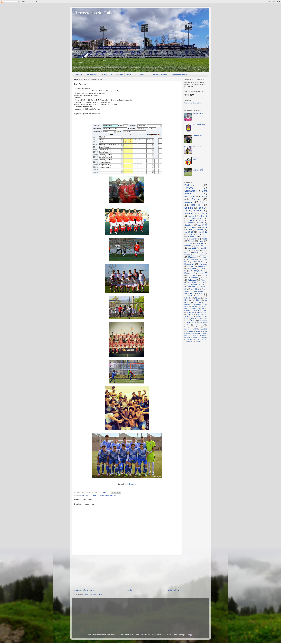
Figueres (197, 210)
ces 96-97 (198, 262)
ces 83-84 (203, 323)
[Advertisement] (126, 572)
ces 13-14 (188, 232)
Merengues (187, 327)
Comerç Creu (202, 312)
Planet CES (78, 75)
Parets (198, 327)
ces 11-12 (192, 248)
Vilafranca (188, 243)
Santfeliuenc (191, 321)
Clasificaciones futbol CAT (180, 75)
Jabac (205, 310)
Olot (205, 278)
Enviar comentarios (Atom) (93, 595)
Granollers (188, 225)
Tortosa (198, 316)
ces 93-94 (196, 300)
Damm (101, 495)
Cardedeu (199, 331)
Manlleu (200, 223)
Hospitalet (189, 196)
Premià (200, 230)
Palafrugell (192, 280)
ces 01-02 (202, 273)
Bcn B (195, 205)
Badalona (189, 185)
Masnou (191, 241)
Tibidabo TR (188, 316)
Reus (190, 266)
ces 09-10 (195, 289)
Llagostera (188, 264)
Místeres (104, 75)
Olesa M (190, 314)
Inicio (129, 590)
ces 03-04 (192, 287)
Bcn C (204, 216)
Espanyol (203, 255)
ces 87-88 (202, 225)
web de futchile (130, 484)
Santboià (191, 237)
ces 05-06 (192, 268)
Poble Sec (187, 298)
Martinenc (192, 257)
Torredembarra (188, 341)
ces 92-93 (198, 291)
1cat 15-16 (203, 329)
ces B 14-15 (94, 495)
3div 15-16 (85, 495)
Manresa (187, 246)
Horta (201, 241)
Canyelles (195, 337)
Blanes (200, 243)
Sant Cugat (198, 304)
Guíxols (200, 296)
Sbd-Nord (202, 335)
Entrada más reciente (84, 590)
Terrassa (189, 188)
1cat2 (189, 325)
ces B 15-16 (189, 294)
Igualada (195, 306)
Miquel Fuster (198, 113)
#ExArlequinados (117, 75)
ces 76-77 (195, 329)
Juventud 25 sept (199, 325)
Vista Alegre (191, 323)
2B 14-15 (190, 331)
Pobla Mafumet (198, 308)
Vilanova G (202, 266)
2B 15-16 (199, 302)
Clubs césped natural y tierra (198, 170)
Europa (196, 199)
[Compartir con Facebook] (118, 492)
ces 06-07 (193, 275)
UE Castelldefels (199, 124)
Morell (190, 339)
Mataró (188, 202)
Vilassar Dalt (202, 321)
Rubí (204, 196)
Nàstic (204, 239)
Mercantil (192, 216)
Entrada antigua (171, 590)
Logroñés (198, 341)
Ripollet (204, 280)
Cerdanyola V (189, 255)
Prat (190, 230)
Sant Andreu (108, 495)
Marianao (190, 312)
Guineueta (195, 333)
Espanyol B (189, 220)
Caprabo (187, 310)
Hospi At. (197, 310)
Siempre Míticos (91, 75)
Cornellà (188, 207)
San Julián (193, 335)
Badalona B (195, 284)
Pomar (193, 319)
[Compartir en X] (116, 492)
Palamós (189, 213)
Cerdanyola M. (197, 271)
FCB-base (192, 227)
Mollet (201, 294)
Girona (204, 227)
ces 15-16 (202, 232)
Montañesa (193, 278)
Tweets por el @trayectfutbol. (193, 103)
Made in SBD (144, 75)
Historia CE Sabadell (160, 75)
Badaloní (187, 304)
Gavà (201, 220)
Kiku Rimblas (197, 147)
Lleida (204, 234)
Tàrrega (198, 298)
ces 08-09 (188, 296)
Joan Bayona (198, 136)
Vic (115, 495)
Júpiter (193, 239)
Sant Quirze (200, 314)
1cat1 (205, 275)
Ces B (204, 214)
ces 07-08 (192, 282)
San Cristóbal (201, 246)
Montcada (188, 273)
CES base (195, 250)
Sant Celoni (203, 319)
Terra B (200, 339)
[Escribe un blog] (114, 492)
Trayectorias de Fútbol (94, 13)
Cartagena (204, 337)
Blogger (190, 635)
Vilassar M (188, 223)
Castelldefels (196, 218)
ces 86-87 (195, 259)
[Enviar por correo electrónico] (112, 492)
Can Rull (187, 337)
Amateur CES (131, 75)
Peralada (203, 264)
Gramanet (189, 190)
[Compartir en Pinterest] (120, 492)
